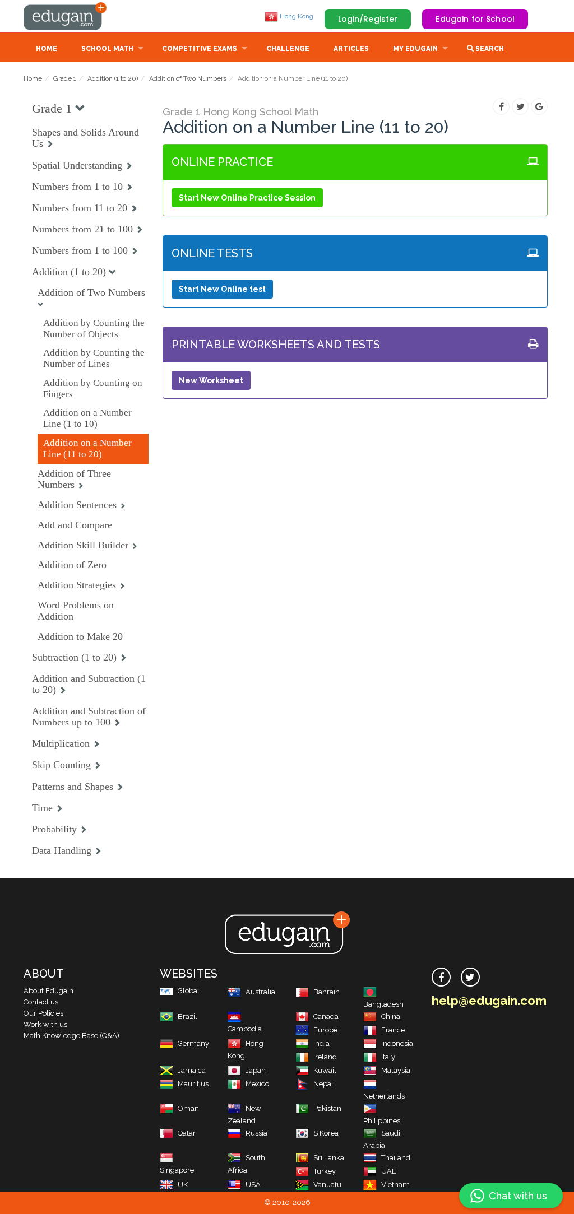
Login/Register (368, 19)
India (321, 1043)
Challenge (287, 49)
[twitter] (470, 977)
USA (253, 1184)
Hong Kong (295, 16)
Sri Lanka (328, 1157)
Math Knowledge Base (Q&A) (71, 1035)
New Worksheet (211, 380)
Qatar (187, 1133)
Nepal (323, 1084)
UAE (388, 1171)
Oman (188, 1108)
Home (46, 49)
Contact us (41, 1002)
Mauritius (193, 1084)
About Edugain (48, 991)
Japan (256, 1070)
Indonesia (397, 1043)
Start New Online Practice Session (247, 197)
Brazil (187, 1016)
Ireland (325, 1057)
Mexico (257, 1084)
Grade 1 (64, 78)
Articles (351, 49)
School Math (107, 49)
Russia (256, 1133)
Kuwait (324, 1070)
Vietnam (395, 1184)
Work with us (45, 1024)
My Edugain (415, 49)
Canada (326, 1016)
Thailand (395, 1157)
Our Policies (43, 1013)
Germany (193, 1043)
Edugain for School (475, 19)
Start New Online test (222, 289)
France (393, 1030)
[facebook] (441, 977)
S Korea (326, 1133)
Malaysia (395, 1070)
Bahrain (326, 992)
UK (183, 1184)
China (390, 1016)
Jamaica (192, 1070)
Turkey (324, 1171)
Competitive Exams (199, 49)
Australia (260, 992)
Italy (388, 1057)
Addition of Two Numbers (187, 78)
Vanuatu (327, 1184)
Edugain (66, 16)
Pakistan (327, 1108)
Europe (325, 1030)
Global (189, 991)
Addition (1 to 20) (112, 78)
